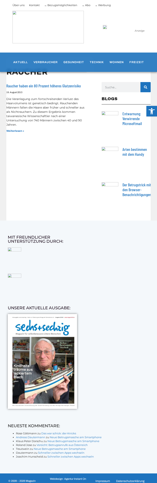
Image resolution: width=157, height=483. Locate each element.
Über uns (18, 5)
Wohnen (117, 62)
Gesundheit (73, 62)
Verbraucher (46, 62)
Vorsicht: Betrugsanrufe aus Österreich (62, 445)
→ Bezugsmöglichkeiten (60, 5)
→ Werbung (103, 5)
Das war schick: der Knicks (58, 433)
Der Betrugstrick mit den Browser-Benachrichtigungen (136, 189)
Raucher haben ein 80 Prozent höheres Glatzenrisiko (43, 85)
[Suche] (145, 87)
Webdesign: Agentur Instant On (68, 479)
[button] (151, 111)
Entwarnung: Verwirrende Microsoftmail (132, 118)
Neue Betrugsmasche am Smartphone (76, 437)
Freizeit (136, 62)
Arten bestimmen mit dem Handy (134, 152)
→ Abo (86, 5)
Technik (97, 62)
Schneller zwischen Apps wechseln (61, 452)
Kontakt (34, 5)
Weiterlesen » (15, 130)
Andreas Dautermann (30, 437)
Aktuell (20, 62)
